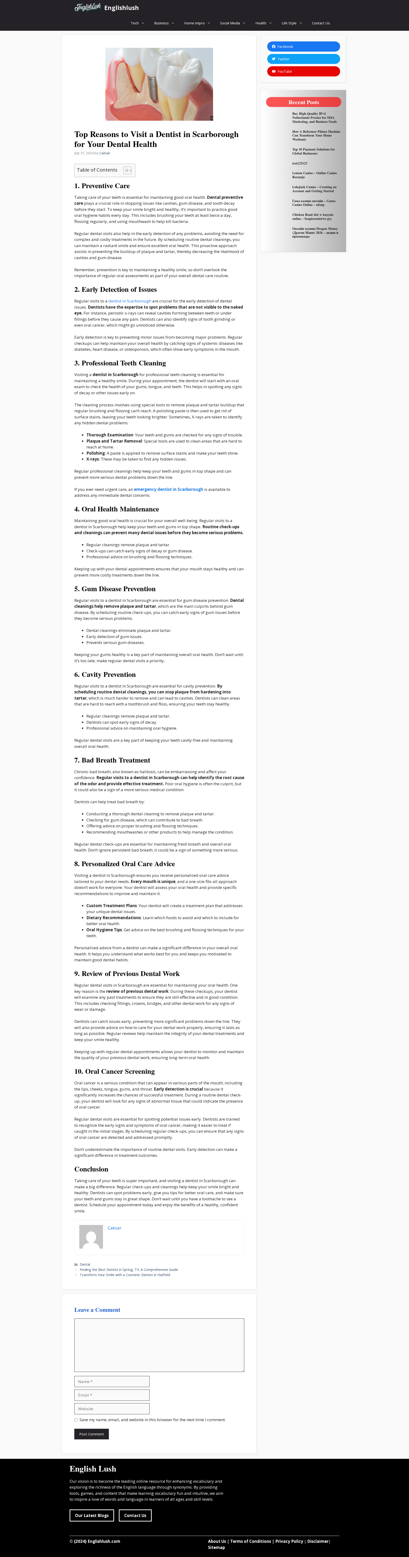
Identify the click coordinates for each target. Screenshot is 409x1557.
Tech (135, 23)
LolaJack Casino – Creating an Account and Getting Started (314, 188)
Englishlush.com (104, 1541)
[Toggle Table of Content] (125, 170)
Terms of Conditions (250, 1541)
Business (161, 23)
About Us (217, 1541)
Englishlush (121, 8)
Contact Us (321, 23)
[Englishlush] (88, 7)
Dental (85, 1264)
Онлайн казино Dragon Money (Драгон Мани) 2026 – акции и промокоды (315, 232)
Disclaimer (318, 1541)
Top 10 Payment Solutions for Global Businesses (313, 151)
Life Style (289, 23)
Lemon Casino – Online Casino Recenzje (314, 174)
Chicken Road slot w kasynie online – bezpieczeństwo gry (312, 216)
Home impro (194, 23)
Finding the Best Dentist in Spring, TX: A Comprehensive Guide (129, 1269)
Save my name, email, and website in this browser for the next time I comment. (153, 1419)
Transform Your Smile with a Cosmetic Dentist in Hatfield (125, 1275)
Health (260, 23)
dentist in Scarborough (129, 301)
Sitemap (216, 1547)
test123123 (299, 163)
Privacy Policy (289, 1541)
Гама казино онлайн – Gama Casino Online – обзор (313, 202)
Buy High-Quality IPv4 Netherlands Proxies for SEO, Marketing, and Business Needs (314, 117)
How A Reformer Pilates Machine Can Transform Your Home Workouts (316, 135)
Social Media (230, 23)
